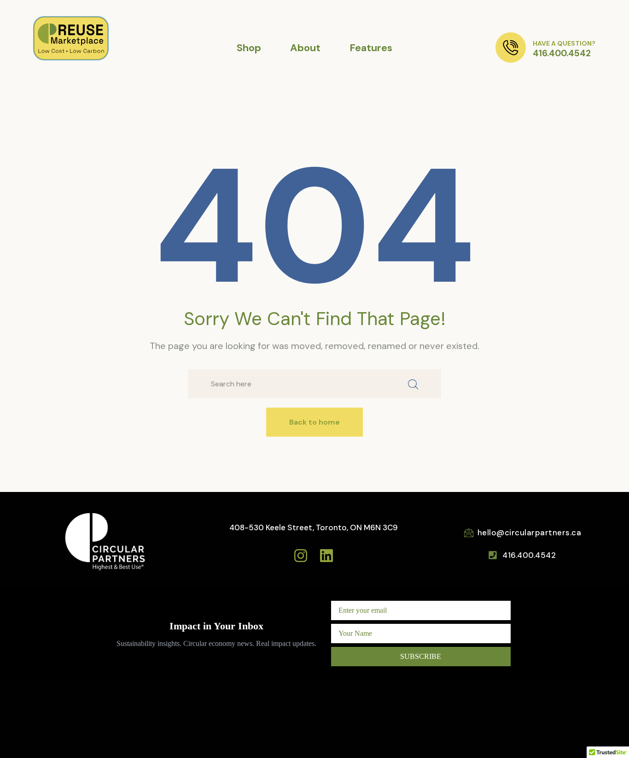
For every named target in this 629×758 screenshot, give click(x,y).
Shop (249, 47)
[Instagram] (300, 555)
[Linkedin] (326, 555)
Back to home (314, 422)
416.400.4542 (562, 53)
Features (370, 47)
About (305, 47)
